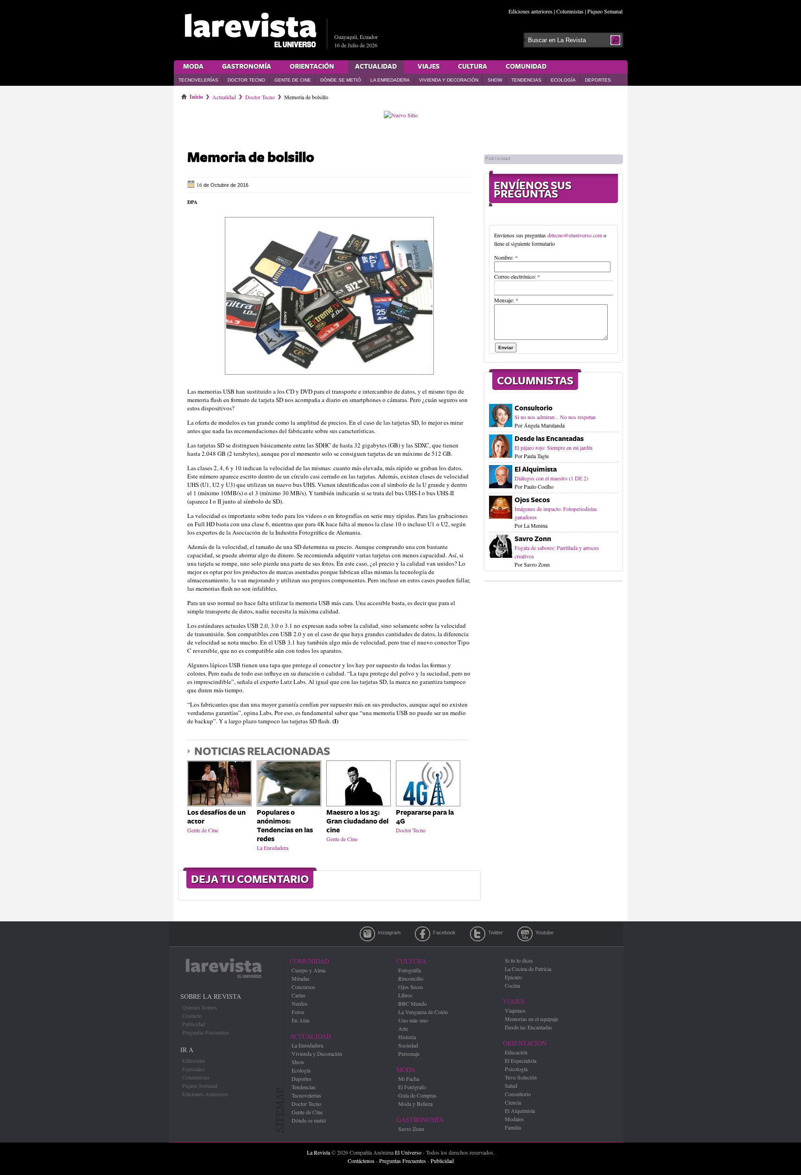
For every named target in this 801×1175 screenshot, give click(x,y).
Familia (513, 1127)
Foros (298, 1011)
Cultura (472, 67)
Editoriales (193, 1060)
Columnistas (570, 11)
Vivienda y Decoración (448, 80)
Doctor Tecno (246, 80)
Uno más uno (413, 1020)
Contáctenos (361, 1160)
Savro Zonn (533, 539)
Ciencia (513, 1102)
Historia (407, 1037)
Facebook (422, 934)
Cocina (512, 985)
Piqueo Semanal (605, 11)
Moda (193, 67)
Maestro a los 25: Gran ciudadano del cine (357, 821)
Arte (403, 1028)
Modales (514, 1119)
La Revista (318, 1152)
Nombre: (506, 257)
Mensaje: (506, 300)
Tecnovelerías (198, 80)
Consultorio (534, 408)
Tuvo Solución (521, 1077)
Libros (405, 995)
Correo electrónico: (517, 276)
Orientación (312, 67)
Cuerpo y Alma (308, 970)
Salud (511, 1085)
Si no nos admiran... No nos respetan (555, 417)
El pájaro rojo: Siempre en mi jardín (553, 447)
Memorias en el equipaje (531, 1018)
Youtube (525, 934)
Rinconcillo (410, 978)
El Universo (408, 1152)
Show (495, 80)
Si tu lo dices (519, 960)
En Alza (300, 1020)
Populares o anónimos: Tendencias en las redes (285, 825)
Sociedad (408, 1045)
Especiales (193, 1069)
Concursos (303, 986)
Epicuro (513, 977)
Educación (516, 1052)
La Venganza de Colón (423, 1011)
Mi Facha (408, 1078)
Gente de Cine (292, 80)
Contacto (192, 1015)
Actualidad (376, 67)
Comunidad (526, 67)
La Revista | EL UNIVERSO (250, 30)
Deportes (598, 80)
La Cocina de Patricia (528, 968)
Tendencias (526, 80)
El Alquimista (536, 469)
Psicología (516, 1069)
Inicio (196, 95)
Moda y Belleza (415, 1103)
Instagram (367, 934)
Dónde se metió (340, 80)
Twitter (478, 934)
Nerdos (300, 1003)
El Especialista (520, 1060)
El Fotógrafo (412, 1087)
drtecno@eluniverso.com (574, 235)
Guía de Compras (417, 1095)
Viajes (428, 67)
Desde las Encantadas (549, 438)
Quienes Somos (199, 1007)
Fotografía (409, 970)
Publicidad (193, 1024)
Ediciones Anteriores (205, 1094)
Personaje (409, 1053)
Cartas (298, 995)
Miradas (301, 978)
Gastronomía (246, 67)
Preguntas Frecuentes (205, 1032)
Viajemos (515, 1010)
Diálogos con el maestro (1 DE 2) (551, 478)
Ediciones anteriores (531, 11)
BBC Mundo (412, 1003)
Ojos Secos (532, 500)
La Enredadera (390, 80)
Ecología (563, 80)
